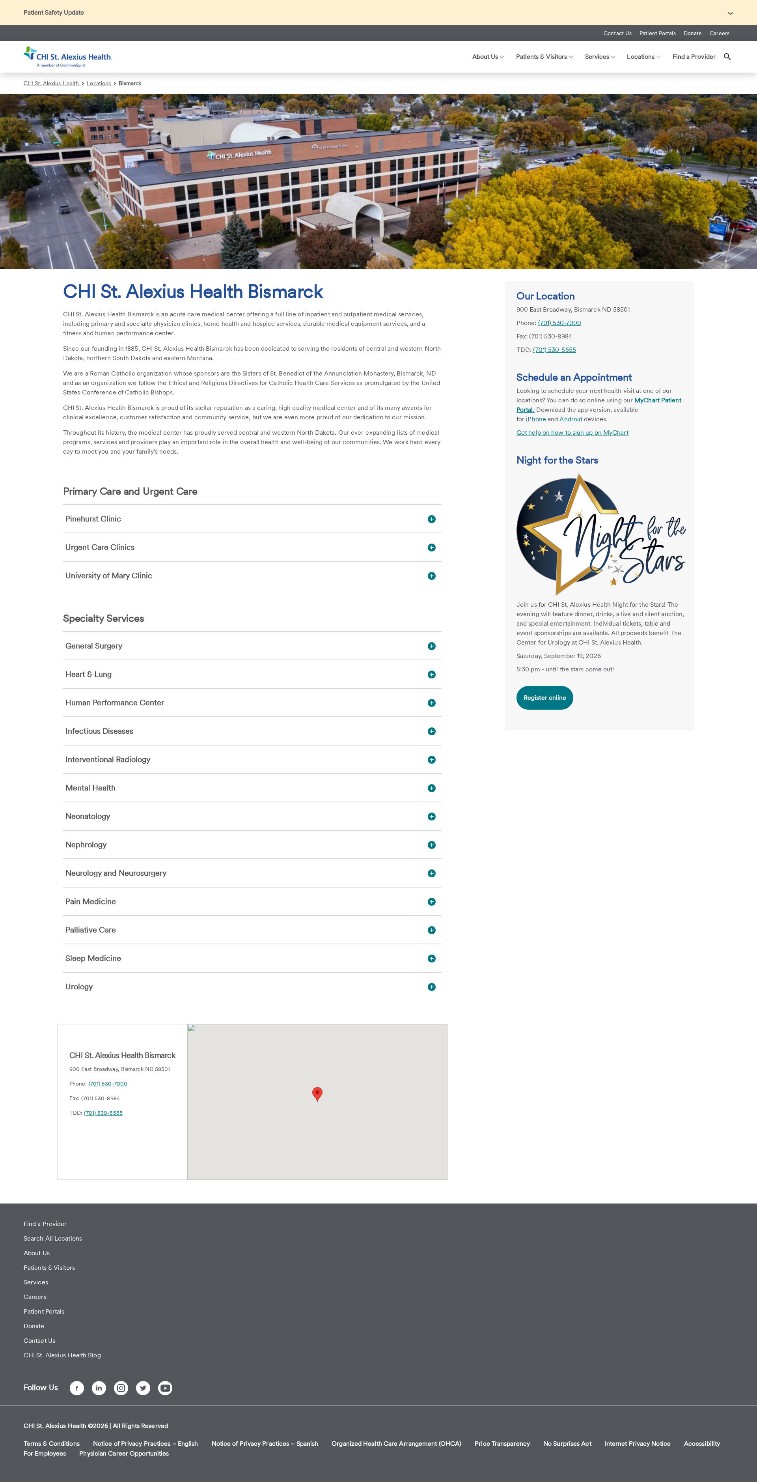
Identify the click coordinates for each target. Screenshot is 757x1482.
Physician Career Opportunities (124, 1453)
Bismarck (130, 83)
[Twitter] (143, 1388)
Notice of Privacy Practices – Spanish (265, 1443)
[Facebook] (77, 1388)
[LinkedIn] (99, 1388)
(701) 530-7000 (108, 1083)
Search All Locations (53, 1238)
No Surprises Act (567, 1443)
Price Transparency (502, 1443)
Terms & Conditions (52, 1443)
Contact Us (618, 33)
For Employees (45, 1453)
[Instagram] (121, 1388)
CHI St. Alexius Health (52, 83)
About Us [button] (485, 56)
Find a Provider (694, 56)
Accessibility (702, 1443)
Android (570, 419)
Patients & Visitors (49, 1267)
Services (36, 1282)
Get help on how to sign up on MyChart (572, 432)
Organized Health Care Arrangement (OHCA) (396, 1443)
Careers (719, 33)
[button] (317, 1094)
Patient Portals (658, 33)
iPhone (536, 419)
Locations (99, 83)
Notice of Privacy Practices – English (145, 1443)
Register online (545, 697)
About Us (37, 1253)
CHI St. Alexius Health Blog (62, 1355)
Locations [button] (640, 56)
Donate (693, 33)
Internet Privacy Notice (638, 1443)
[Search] (727, 57)
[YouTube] (165, 1388)
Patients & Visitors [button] (541, 56)
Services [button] (597, 56)
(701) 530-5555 (103, 1113)
